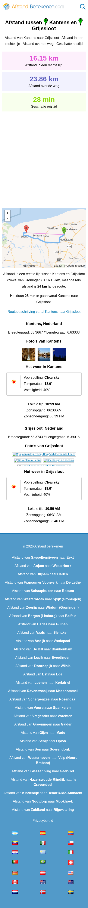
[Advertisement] (44, 157)
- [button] (7, 218)
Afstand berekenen (48, 546)
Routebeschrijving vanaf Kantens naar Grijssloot (44, 311)
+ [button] (7, 213)
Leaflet (58, 265)
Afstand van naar (43, 557)
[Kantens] (28, 361)
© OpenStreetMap (74, 265)
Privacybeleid (42, 820)
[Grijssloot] (44, 454)
